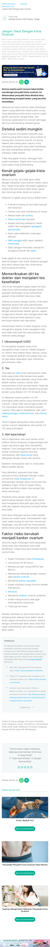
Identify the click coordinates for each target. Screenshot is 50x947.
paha (33, 250)
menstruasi (13, 243)
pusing (29, 215)
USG (18, 373)
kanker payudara (27, 580)
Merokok (12, 591)
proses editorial (36, 659)
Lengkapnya (25, 707)
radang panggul (10, 413)
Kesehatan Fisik (8, 6)
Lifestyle (24, 4)
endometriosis (26, 413)
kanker (28, 98)
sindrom (23, 595)
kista (27, 95)
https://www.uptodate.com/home (28, 670)
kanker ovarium (21, 577)
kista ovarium (31, 92)
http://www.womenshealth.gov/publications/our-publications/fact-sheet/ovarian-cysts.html (27, 697)
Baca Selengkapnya (25, 829)
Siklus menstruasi (17, 219)
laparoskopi (26, 455)
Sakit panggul (15, 240)
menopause (38, 559)
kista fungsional (22, 478)
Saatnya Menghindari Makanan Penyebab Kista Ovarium (25, 910)
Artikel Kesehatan (9, 4)
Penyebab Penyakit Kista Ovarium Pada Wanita (25, 865)
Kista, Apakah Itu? (25, 820)
